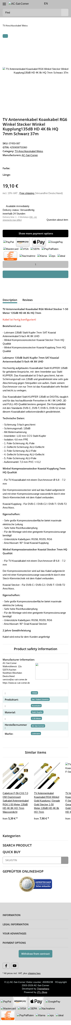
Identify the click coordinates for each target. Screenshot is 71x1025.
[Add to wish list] (61, 44)
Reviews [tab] (27, 299)
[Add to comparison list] (52, 44)
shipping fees (33, 977)
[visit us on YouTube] (14, 970)
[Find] (64, 12)
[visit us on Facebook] (6, 970)
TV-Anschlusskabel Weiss (29, 151)
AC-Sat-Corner (38, 726)
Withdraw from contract (35, 958)
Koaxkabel (36, 706)
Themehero (43, 993)
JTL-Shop (42, 996)
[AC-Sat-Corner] (19, 3)
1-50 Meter (36, 719)
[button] (55, 3)
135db (34, 693)
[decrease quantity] (6, 264)
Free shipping (28, 192)
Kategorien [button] (11, 840)
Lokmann (36, 734)
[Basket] (65, 3)
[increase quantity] (64, 264)
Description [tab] (10, 299)
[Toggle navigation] (4, 2)
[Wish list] (60, 3)
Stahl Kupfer (37, 712)
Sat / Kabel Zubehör (40, 700)
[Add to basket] (5, 36)
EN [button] (46, 3)
